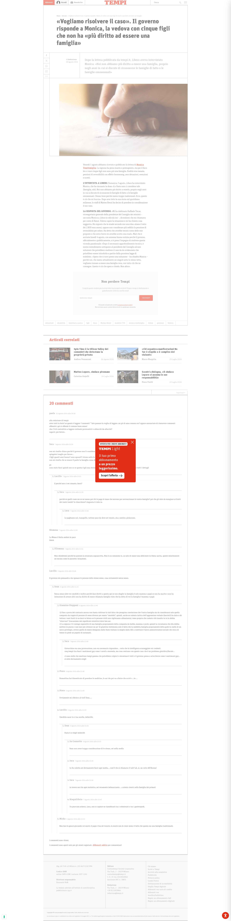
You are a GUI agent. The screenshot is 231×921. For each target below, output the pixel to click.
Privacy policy (154, 878)
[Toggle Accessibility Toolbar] (225, 915)
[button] (46, 76)
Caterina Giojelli (81, 376)
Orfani (150, 323)
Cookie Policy (153, 881)
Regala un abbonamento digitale (161, 901)
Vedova (170, 323)
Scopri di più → (180, 392)
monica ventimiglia (136, 323)
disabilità (61, 323)
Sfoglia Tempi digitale (157, 887)
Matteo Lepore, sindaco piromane (92, 372)
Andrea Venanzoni (82, 359)
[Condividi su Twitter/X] (46, 60)
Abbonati (49, 2)
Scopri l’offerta (109, 475)
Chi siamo (152, 866)
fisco (95, 323)
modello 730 (120, 323)
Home (59, 16)
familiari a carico (76, 323)
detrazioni (49, 323)
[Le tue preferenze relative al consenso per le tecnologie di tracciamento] (4, 917)
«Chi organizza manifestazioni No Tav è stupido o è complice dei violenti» (159, 352)
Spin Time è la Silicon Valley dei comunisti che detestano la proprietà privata (91, 352)
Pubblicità (152, 875)
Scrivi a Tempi (154, 869)
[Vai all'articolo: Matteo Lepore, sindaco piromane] (59, 378)
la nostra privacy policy (125, 305)
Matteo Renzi (106, 323)
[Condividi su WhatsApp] (46, 66)
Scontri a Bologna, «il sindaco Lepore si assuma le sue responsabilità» (158, 375)
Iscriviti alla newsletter (157, 872)
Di (71, 59)
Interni (64, 16)
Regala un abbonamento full (159, 898)
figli (88, 323)
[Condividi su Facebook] (46, 55)
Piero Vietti (147, 382)
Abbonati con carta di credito (160, 889)
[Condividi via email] (46, 71)
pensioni (160, 323)
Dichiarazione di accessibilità (160, 884)
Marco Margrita (149, 359)
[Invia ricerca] (180, 2)
